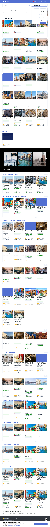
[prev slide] (45, 175)
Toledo (27, 513)
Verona (17, 513)
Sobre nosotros (18, 519)
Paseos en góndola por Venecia (8, 264)
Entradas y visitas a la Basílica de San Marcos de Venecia (13, 220)
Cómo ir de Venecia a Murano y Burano (10, 286)
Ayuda (31, 519)
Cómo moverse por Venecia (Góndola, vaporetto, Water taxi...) (15, 400)
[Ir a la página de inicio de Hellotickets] (5, 1)
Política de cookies (9, 525)
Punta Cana (30, 513)
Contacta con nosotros (34, 520)
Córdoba (34, 513)
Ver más (25, 127)
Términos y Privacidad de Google (17, 525)
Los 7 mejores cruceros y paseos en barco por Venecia (13, 375)
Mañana (43, 7)
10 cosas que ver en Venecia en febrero (10, 466)
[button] (7, 29)
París (8, 513)
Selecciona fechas (37, 5)
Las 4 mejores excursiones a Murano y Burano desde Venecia (14, 196)
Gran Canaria (14, 513)
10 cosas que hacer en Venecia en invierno (10, 422)
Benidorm (25, 513)
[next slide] (47, 175)
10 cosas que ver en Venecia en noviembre (10, 488)
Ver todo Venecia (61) (7, 169)
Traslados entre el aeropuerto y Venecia (10, 174)
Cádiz (20, 513)
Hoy (36, 7)
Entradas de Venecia (6, 329)
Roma (6, 513)
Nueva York (4, 513)
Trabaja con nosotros (18, 520)
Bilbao (22, 513)
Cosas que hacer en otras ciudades (11, 511)
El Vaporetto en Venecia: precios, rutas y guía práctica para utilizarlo (16, 308)
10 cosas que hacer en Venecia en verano (10, 444)
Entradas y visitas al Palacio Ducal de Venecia (11, 243)
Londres (11, 513)
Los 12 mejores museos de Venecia (9, 352)
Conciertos (4, 131)
